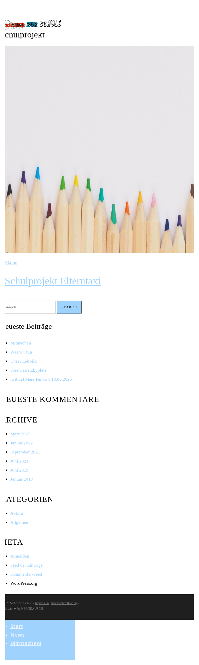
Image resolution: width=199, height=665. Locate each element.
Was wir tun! (22, 352)
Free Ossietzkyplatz (28, 370)
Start (16, 626)
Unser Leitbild (23, 361)
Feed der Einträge (26, 565)
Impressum (42, 603)
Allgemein (20, 522)
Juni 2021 (19, 461)
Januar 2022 (21, 443)
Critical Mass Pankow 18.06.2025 (41, 379)
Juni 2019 (19, 470)
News (17, 634)
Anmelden (19, 556)
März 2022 (20, 434)
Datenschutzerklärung (64, 603)
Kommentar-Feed (26, 574)
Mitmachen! (21, 343)
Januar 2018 (21, 479)
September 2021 (25, 452)
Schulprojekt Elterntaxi (53, 281)
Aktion (11, 262)
